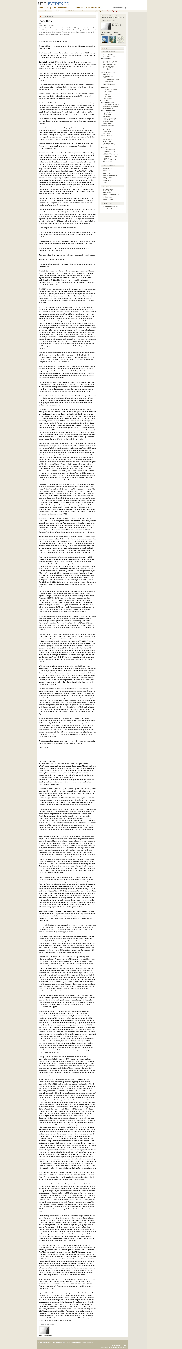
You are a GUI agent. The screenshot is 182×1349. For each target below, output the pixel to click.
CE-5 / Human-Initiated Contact (111, 79)
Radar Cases (106, 69)
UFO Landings (106, 78)
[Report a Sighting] (112, 11)
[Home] (45, 11)
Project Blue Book (107, 113)
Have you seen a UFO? (109, 15)
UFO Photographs (57, 1342)
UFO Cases (67, 1342)
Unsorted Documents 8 (45, 1335)
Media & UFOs (106, 173)
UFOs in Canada (107, 96)
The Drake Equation (108, 191)
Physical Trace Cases (108, 66)
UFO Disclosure (107, 153)
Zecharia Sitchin (107, 141)
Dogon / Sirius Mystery (108, 143)
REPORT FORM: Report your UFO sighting (113, 17)
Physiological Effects (108, 68)
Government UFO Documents (110, 106)
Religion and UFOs (108, 180)
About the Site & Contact (119, 1345)
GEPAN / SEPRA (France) (109, 119)
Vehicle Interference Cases (109, 64)
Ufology (105, 182)
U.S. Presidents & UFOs (109, 149)
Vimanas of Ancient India (109, 145)
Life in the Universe (108, 189)
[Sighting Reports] (98, 11)
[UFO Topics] (58, 11)
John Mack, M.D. (107, 129)
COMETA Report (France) (109, 118)
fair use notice (50, 25)
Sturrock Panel (106, 116)
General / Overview (108, 54)
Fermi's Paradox (107, 192)
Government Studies (108, 121)
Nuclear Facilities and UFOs (110, 156)
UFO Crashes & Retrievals (109, 160)
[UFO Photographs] (71, 11)
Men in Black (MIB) (107, 161)
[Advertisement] (137, 46)
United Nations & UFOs (109, 151)
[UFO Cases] (85, 11)
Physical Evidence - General (110, 61)
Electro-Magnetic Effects (109, 62)
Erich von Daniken (107, 139)
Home (40, 1342)
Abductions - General (108, 128)
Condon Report (107, 114)
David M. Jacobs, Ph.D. (109, 131)
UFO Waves (106, 158)
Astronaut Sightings (108, 76)
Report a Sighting (88, 1342)
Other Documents (107, 208)
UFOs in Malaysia (107, 98)
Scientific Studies (107, 123)
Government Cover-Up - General (111, 104)
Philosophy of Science (108, 177)
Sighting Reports (76, 1342)
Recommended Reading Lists (110, 206)
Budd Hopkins (106, 133)
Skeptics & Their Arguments (110, 175)
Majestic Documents (108, 108)
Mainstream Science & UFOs (110, 172)
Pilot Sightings (106, 74)
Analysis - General (107, 170)
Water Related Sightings (109, 84)
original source (42, 25)
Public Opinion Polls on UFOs (110, 154)
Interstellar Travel (107, 197)
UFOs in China (106, 94)
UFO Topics (47, 1342)
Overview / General (108, 168)
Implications (106, 179)
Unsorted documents (108, 210)
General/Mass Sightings (109, 56)
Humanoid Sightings (108, 81)
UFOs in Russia (107, 93)
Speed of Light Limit (108, 199)
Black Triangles (107, 83)
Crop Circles (106, 100)
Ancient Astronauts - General (110, 138)
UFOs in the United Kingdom (110, 89)
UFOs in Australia (107, 91)
